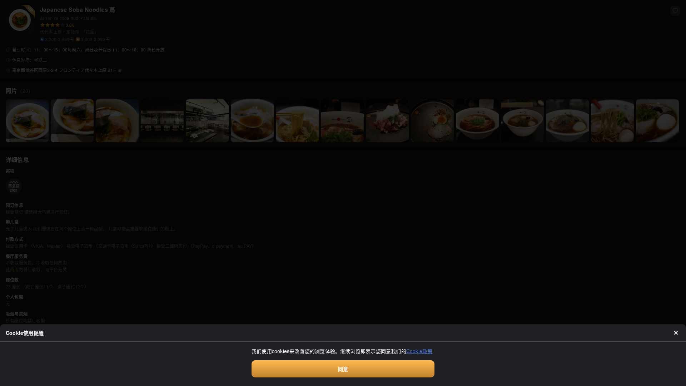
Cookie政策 (419, 351)
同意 (343, 368)
